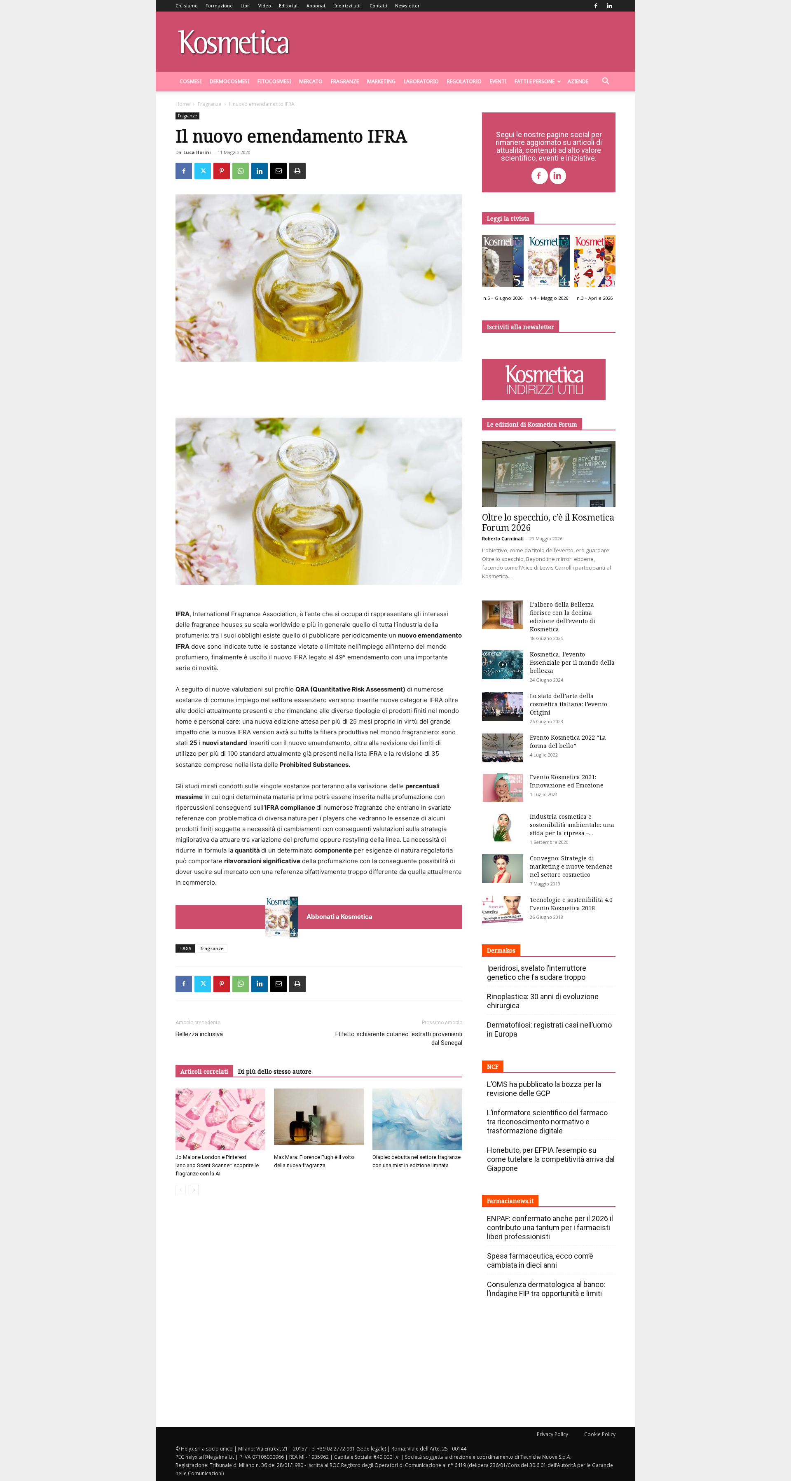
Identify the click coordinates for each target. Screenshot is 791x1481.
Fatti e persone (535, 81)
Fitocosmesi (274, 81)
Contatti (378, 5)
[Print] (297, 171)
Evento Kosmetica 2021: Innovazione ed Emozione (567, 781)
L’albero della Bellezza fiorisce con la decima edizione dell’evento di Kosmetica (562, 616)
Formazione (219, 5)
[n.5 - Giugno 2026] (503, 263)
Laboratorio (421, 81)
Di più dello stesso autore (274, 1071)
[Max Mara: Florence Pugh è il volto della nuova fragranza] (319, 1119)
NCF (492, 1066)
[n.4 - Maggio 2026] (548, 263)
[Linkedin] (609, 6)
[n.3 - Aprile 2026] (594, 263)
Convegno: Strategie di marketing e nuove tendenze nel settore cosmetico (571, 866)
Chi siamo (187, 5)
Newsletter (407, 5)
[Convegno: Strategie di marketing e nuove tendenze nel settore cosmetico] (502, 868)
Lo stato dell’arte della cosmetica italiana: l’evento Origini (568, 704)
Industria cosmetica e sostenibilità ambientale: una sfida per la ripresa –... (572, 825)
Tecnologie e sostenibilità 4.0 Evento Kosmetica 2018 (571, 904)
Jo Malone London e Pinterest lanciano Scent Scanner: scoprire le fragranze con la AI (217, 1165)
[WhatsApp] (240, 171)
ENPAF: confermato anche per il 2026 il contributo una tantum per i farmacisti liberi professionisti (550, 1227)
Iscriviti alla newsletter (520, 327)
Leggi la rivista (508, 218)
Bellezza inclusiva (199, 1034)
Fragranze (345, 81)
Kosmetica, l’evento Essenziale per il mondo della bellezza (572, 662)
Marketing (381, 81)
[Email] (278, 171)
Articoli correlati (204, 1071)
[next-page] (194, 1190)
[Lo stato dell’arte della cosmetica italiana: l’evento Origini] (502, 706)
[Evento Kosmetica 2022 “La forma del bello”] (502, 747)
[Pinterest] (221, 171)
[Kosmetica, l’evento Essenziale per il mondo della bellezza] (502, 664)
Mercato (311, 81)
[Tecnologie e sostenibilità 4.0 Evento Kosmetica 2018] (502, 910)
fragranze (212, 948)
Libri (245, 5)
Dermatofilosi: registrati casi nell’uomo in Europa (549, 1029)
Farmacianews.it (510, 1201)
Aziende (578, 81)
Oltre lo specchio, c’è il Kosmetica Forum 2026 (548, 522)
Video (264, 5)
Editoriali (289, 5)
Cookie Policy (599, 1434)
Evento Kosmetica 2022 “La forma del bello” (568, 741)
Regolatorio (464, 81)
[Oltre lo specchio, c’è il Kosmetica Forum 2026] (548, 474)
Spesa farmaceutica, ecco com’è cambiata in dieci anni (540, 1260)
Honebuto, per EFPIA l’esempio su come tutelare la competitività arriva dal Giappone (551, 1159)
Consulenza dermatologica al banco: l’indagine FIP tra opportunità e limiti (546, 1289)
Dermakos (501, 950)
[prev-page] (181, 1190)
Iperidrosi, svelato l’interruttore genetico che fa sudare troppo (536, 972)
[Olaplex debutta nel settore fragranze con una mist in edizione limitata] (417, 1119)
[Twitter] (202, 171)
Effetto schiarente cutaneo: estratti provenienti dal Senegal (398, 1038)
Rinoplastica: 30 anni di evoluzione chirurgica (543, 1001)
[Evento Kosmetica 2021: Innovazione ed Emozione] (502, 787)
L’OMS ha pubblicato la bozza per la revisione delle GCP (544, 1089)
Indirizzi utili (348, 5)
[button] (605, 82)
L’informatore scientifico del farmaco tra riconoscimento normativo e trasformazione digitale (547, 1121)
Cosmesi (190, 81)
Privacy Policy (552, 1434)
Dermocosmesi (229, 81)
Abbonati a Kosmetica (339, 916)
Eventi (498, 81)
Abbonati (317, 5)
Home (183, 103)
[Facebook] (596, 6)
